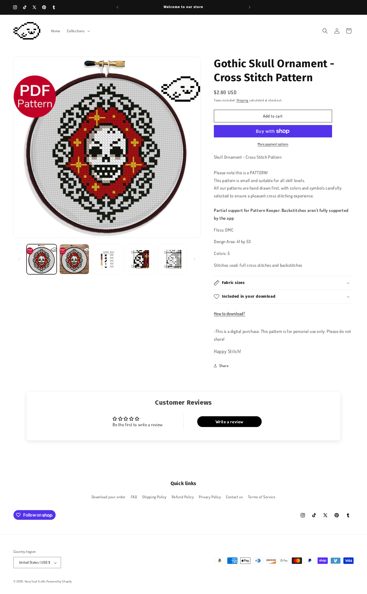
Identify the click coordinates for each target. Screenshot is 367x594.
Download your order (109, 497)
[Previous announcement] (117, 7)
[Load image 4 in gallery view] (140, 259)
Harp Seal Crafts (35, 582)
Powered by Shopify (59, 582)
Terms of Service (262, 497)
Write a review (229, 421)
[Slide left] (19, 259)
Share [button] (224, 365)
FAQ (134, 497)
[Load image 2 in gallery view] (74, 259)
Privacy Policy (210, 497)
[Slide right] (194, 259)
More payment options (273, 144)
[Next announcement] (250, 7)
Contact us (234, 497)
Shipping (242, 100)
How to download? (229, 313)
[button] (78, 31)
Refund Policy (183, 497)
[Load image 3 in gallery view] (107, 259)
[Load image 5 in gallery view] (172, 259)
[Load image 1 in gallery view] (42, 259)
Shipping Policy (154, 497)
